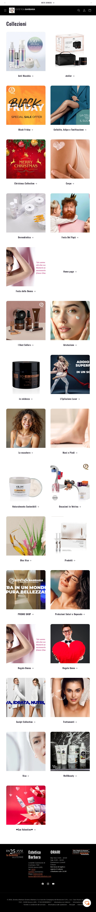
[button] (5, 10)
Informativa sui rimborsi (62, 902)
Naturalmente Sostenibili (24, 506)
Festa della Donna (24, 291)
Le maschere (24, 452)
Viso (24, 775)
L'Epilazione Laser (68, 398)
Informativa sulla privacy (81, 902)
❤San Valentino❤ (24, 829)
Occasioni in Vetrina (68, 506)
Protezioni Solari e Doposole (68, 614)
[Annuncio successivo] (91, 2)
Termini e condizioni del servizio (35, 904)
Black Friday (24, 129)
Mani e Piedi (69, 452)
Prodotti (69, 560)
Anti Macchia (24, 75)
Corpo (69, 183)
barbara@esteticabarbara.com (39, 876)
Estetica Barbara (34, 854)
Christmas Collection (24, 183)
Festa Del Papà (69, 237)
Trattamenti (68, 721)
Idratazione (68, 344)
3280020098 (38, 874)
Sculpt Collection (24, 721)
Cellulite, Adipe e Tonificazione (69, 129)
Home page (68, 271)
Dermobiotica (24, 237)
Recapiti (72, 904)
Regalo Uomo (68, 668)
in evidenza (24, 398)
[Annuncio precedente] (5, 2)
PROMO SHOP (24, 614)
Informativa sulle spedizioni (57, 904)
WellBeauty (68, 775)
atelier (69, 75)
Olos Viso (24, 560)
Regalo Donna (24, 668)
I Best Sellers (24, 344)
